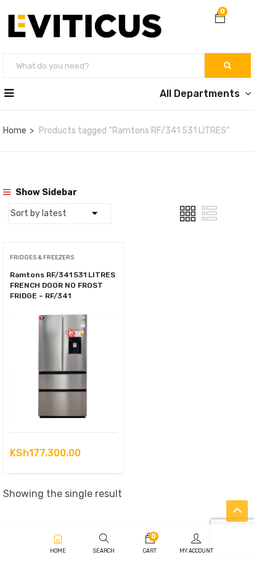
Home (15, 130)
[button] (220, 19)
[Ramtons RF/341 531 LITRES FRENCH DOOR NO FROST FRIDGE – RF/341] (63, 321)
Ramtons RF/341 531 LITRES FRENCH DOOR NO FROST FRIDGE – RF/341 (62, 285)
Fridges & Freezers (42, 257)
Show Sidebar (45, 192)
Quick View (64, 401)
